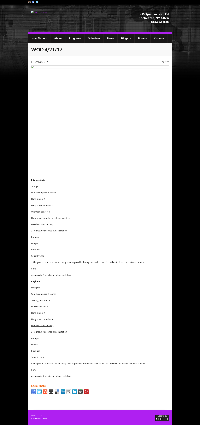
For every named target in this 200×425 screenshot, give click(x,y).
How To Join (39, 38)
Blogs (126, 38)
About (58, 38)
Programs (75, 38)
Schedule (94, 38)
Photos (142, 38)
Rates (110, 38)
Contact (159, 38)
